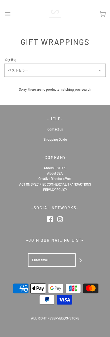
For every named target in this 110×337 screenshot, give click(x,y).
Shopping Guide (55, 139)
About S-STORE (55, 168)
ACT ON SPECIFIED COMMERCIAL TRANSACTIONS (55, 184)
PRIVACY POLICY (55, 190)
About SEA (55, 173)
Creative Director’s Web (55, 179)
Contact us (55, 129)
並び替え (10, 60)
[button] (55, 70)
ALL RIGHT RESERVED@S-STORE (55, 318)
